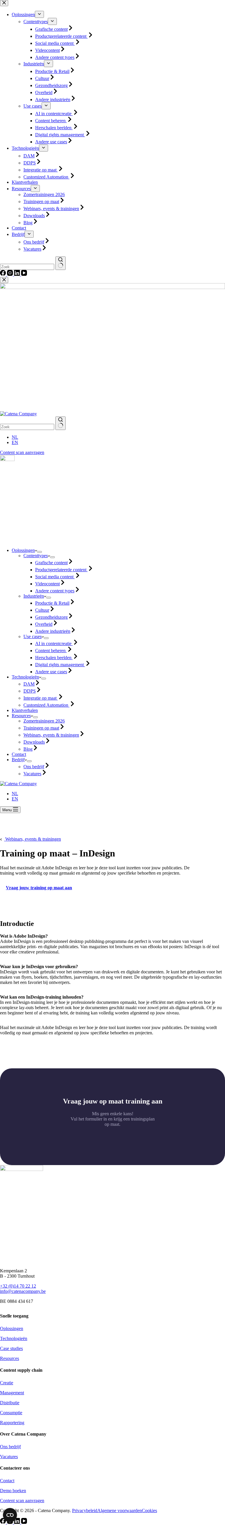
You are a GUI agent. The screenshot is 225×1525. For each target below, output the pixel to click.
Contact (19, 754)
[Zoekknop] (60, 423)
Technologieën (25, 676)
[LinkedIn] (17, 1522)
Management (12, 1392)
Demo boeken (13, 1490)
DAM (29, 683)
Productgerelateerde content (61, 569)
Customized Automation (46, 705)
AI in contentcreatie (54, 643)
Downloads (34, 741)
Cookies (149, 1510)
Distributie (9, 1402)
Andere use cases (51, 671)
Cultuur (42, 610)
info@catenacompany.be (23, 1291)
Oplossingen (23, 550)
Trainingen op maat (41, 727)
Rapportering (12, 1422)
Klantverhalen (25, 710)
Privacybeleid (84, 1510)
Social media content (55, 576)
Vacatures (32, 773)
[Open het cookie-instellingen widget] (10, 1515)
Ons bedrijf (33, 766)
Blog (28, 749)
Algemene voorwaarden (119, 1510)
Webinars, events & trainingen (51, 734)
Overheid (43, 624)
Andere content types (54, 590)
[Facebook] (3, 1522)
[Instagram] (10, 1522)
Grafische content (51, 562)
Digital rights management (60, 664)
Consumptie (11, 1412)
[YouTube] (24, 1522)
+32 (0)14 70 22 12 (18, 1285)
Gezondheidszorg (51, 617)
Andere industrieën (52, 631)
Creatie (6, 1382)
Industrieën (33, 596)
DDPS (29, 690)
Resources (21, 715)
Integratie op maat (40, 698)
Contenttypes (35, 555)
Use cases (32, 636)
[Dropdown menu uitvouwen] (39, 552)
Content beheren (51, 650)
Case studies (11, 1348)
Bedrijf (18, 759)
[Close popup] (4, 280)
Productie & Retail (52, 603)
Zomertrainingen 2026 (44, 720)
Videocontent (47, 583)
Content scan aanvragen (22, 452)
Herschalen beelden (54, 657)
